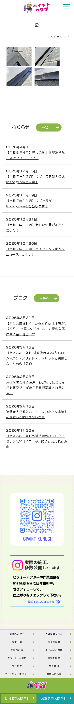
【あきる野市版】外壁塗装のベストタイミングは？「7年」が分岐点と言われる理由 (36, 441)
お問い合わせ (54, 674)
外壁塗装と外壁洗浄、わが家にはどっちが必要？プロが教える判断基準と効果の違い (35, 387)
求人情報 (54, 666)
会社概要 (17, 666)
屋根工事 (17, 641)
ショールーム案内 (16, 658)
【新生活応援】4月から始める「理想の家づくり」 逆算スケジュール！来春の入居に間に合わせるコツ (36, 328)
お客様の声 (17, 649)
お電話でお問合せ (54, 698)
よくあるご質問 (54, 649)
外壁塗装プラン (54, 633)
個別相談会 (54, 658)
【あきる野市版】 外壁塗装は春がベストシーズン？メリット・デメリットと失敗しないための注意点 (37, 358)
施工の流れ (54, 641)
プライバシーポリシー (17, 674)
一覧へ (47, 127)
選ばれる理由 (16, 633)
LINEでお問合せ (17, 698)
